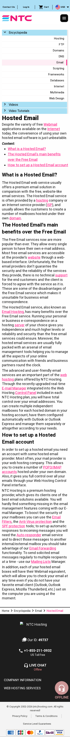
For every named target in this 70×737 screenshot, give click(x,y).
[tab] (35, 680)
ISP (49, 205)
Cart (46, 7)
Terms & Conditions (46, 716)
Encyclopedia (18, 32)
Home (5, 610)
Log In (26, 7)
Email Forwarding (42, 548)
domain (15, 218)
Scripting (58, 68)
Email (60, 62)
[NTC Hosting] (17, 18)
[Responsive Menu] (64, 18)
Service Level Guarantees (37, 723)
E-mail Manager (14, 388)
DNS (61, 56)
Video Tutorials (19, 111)
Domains (58, 50)
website (34, 257)
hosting (42, 200)
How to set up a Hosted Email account (38, 165)
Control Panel (25, 393)
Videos (13, 105)
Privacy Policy (19, 716)
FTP (61, 44)
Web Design (56, 98)
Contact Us (9, 7)
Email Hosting (13, 312)
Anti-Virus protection (35, 522)
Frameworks (56, 74)
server (19, 325)
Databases (57, 80)
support (61, 275)
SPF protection (13, 526)
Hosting (59, 38)
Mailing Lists (41, 562)
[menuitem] (9, 7)
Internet (59, 86)
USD (62, 7)
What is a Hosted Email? (27, 149)
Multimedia (57, 92)
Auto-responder (29, 535)
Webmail (50, 124)
